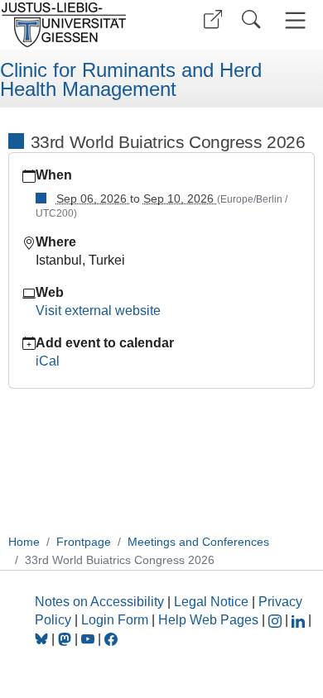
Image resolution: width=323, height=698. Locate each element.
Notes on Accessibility (101, 602)
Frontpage (83, 541)
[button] (213, 19)
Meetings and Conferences (198, 541)
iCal (48, 361)
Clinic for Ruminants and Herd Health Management (131, 79)
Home (24, 541)
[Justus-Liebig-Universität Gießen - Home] (78, 25)
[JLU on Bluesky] (43, 639)
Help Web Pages (208, 620)
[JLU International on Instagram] (276, 620)
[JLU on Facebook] (111, 639)
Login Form (114, 620)
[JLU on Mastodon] (66, 639)
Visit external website (98, 311)
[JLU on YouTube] (89, 639)
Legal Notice (211, 602)
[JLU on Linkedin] (300, 620)
